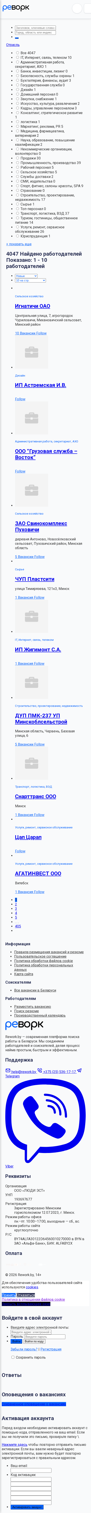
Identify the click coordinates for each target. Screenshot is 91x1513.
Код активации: (23, 1475)
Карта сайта (23, 974)
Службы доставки (36, 177)
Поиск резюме (26, 1011)
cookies (32, 1287)
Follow (41, 333)
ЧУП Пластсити (34, 579)
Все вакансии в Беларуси (35, 990)
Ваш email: (19, 1466)
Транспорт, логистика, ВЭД (43, 213)
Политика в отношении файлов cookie (33, 1299)
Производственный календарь (40, 1015)
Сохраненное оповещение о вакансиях (34, 1404)
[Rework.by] (16, 8)
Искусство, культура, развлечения (49, 104)
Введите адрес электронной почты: (40, 1327)
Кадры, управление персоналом (48, 108)
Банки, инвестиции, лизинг (43, 71)
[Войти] (77, 8)
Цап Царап (28, 837)
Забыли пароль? (24, 1349)
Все (24, 53)
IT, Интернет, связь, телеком (44, 57)
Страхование (32, 190)
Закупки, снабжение (38, 99)
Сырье (26, 204)
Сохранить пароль (31, 1357)
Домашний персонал (38, 94)
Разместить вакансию (32, 1007)
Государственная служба (42, 85)
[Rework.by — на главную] (24, 1029)
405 (18, 926)
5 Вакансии (24, 557)
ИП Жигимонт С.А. (38, 650)
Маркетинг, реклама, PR (41, 126)
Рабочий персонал (36, 167)
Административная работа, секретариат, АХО (39, 64)
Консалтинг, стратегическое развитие (52, 113)
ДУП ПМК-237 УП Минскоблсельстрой (41, 719)
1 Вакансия (24, 597)
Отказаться (26, 1295)
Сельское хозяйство (38, 172)
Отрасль (13, 45)
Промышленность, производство (49, 163)
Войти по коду (34, 1341)
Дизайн (27, 90)
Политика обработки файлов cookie (43, 961)
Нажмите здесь (14, 1445)
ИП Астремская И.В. (40, 385)
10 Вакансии (25, 333)
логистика (29, 122)
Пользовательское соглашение (40, 956)
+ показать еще (19, 244)
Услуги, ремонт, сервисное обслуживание (39, 229)
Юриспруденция (34, 236)
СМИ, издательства (37, 181)
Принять (9, 1295)
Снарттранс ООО (35, 796)
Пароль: (17, 1336)
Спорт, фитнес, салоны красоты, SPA (51, 186)
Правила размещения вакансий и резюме (49, 952)
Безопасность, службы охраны (46, 76)
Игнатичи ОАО (32, 306)
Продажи (29, 158)
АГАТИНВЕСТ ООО (38, 873)
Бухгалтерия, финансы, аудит (45, 80)
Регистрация (50, 1349)
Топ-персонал (32, 209)
